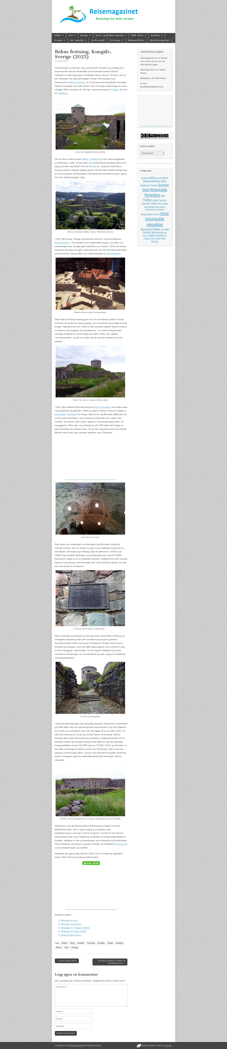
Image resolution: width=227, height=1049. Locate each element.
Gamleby (145, 203)
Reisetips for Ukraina (71, 924)
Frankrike (162, 200)
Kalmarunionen (62, 242)
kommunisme (150, 209)
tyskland (147, 238)
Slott (66, 947)
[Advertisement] (91, 458)
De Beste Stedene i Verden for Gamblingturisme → (111, 962)
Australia (158, 178)
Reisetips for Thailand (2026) (75, 928)
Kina (151, 206)
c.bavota (168, 1046)
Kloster (162, 207)
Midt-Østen (137, 35)
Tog (164, 235)
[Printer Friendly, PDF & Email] (91, 863)
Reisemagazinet (77, 1046)
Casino (154, 185)
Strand (151, 235)
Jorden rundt (98, 40)
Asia (70, 35)
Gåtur (154, 203)
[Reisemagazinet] (113, 13)
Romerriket (146, 229)
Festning (91, 943)
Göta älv (95, 166)
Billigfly (165, 178)
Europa (84, 35)
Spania (147, 232)
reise (164, 213)
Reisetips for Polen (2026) (73, 931)
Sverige (74, 947)
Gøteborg (62, 93)
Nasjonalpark (147, 214)
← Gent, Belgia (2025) (67, 961)
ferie (145, 190)
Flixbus (120, 844)
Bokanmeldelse (151, 181)
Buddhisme (145, 185)
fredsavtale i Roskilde (65, 414)
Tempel (159, 235)
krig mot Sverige (102, 407)
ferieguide (158, 189)
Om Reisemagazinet (159, 40)
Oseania (58, 40)
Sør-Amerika (77, 40)
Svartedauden (113, 253)
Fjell (163, 195)
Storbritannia (161, 232)
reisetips (119, 943)
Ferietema (114, 40)
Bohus (64, 943)
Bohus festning (77, 82)
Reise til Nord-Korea (71, 935)
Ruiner (59, 947)
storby (145, 235)
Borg (72, 943)
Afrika (57, 35)
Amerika (144, 178)
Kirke (157, 207)
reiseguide (154, 219)
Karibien (155, 35)
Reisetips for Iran (69, 920)
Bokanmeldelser (136, 40)
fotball (155, 200)
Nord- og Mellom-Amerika (109, 35)
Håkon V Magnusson (92, 159)
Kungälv (115, 89)
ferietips (80, 943)
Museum (160, 209)
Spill (153, 232)
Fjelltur (147, 199)
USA (152, 238)
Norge (110, 943)
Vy (56, 847)
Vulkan (158, 238)
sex (162, 229)
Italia (160, 203)
